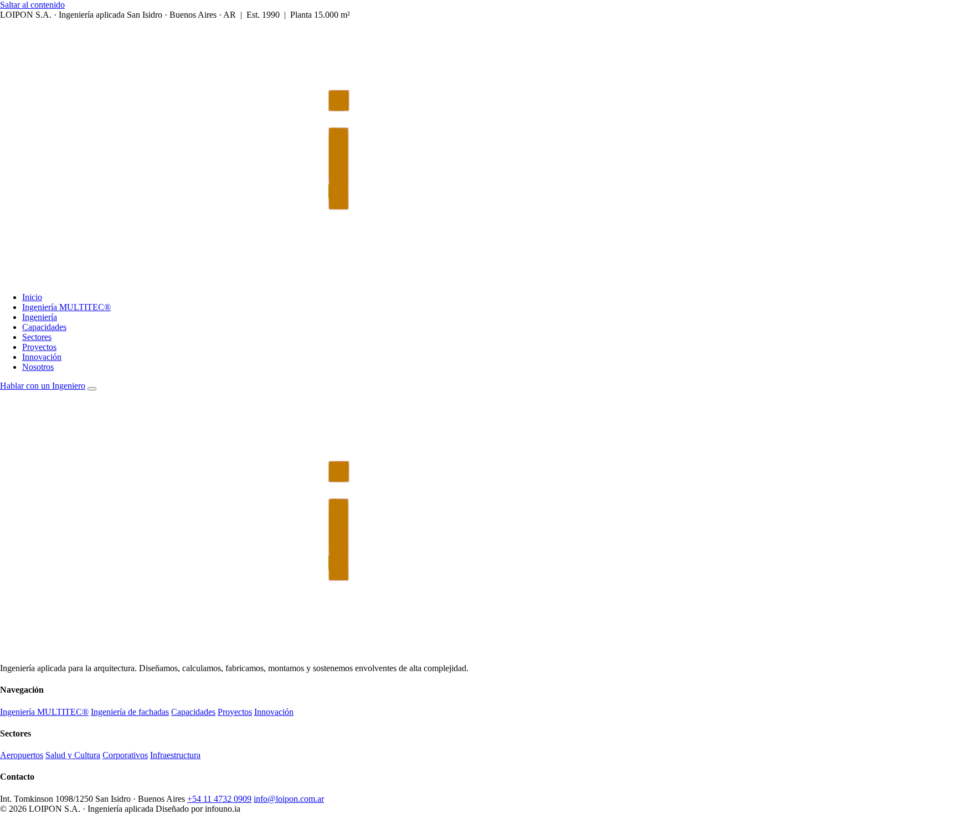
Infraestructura (175, 755)
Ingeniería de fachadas (130, 712)
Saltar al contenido (32, 4)
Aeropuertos (21, 755)
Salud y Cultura (72, 755)
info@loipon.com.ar (289, 798)
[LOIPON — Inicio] (301, 278)
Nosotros (38, 367)
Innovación (41, 357)
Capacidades (44, 327)
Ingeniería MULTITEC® (66, 307)
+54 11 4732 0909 (219, 798)
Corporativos (125, 755)
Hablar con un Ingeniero (42, 385)
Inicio (32, 297)
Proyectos (39, 347)
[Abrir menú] (92, 388)
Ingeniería (39, 317)
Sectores (37, 337)
